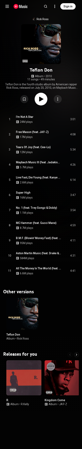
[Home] (21, 6)
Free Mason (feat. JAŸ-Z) (32, 132)
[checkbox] (72, 119)
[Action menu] (58, 99)
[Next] (76, 354)
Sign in (67, 6)
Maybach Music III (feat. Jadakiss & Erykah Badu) (38, 162)
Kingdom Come (55, 400)
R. (7, 400)
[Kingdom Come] (62, 377)
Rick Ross (43, 19)
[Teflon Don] (22, 314)
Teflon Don (13, 334)
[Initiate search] (45, 6)
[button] (24, 99)
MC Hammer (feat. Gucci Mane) (36, 222)
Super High (23, 192)
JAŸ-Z (63, 404)
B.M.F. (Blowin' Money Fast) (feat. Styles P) (38, 238)
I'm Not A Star (24, 116)
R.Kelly (25, 404)
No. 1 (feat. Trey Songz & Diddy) (36, 207)
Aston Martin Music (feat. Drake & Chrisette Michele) (38, 253)
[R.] (23, 377)
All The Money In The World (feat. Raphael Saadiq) (38, 268)
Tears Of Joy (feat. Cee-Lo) (33, 147)
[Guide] (7, 6)
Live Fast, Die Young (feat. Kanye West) (38, 177)
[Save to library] (24, 99)
